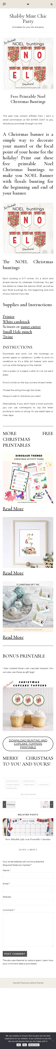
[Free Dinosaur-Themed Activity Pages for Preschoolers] (47, 804)
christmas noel (29, 781)
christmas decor (12, 781)
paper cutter (31, 326)
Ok (19, 1045)
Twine (8, 336)
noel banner (44, 784)
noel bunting (11, 788)
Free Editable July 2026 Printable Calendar (28, 839)
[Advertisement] (28, 1018)
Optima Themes (36, 983)
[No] (52, 1040)
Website (7, 897)
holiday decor (29, 784)
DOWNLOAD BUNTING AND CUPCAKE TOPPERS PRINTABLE (28, 744)
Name (7, 870)
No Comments (28, 794)
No (24, 1045)
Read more (33, 1045)
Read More (13, 509)
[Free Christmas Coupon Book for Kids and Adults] (9, 804)
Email (6, 883)
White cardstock (16, 321)
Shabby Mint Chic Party (28, 18)
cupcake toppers (13, 784)
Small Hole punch (17, 331)
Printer (9, 316)
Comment (9, 910)
